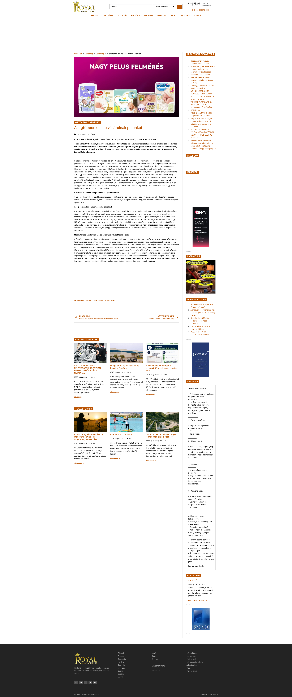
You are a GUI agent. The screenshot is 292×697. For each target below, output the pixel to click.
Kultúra (135, 15)
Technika (148, 15)
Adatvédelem (191, 665)
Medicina (162, 15)
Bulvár (197, 15)
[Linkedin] (197, 10)
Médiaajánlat (191, 653)
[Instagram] (200, 10)
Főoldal (95, 15)
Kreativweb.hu (213, 694)
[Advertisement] (146, 35)
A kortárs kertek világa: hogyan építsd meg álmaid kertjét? (161, 435)
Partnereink (191, 659)
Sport (174, 15)
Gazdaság (122, 15)
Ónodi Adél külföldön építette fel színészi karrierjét (199, 321)
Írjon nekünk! (191, 671)
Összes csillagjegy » (197, 600)
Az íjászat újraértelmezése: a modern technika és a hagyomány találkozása (88, 436)
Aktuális (108, 15)
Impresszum (191, 656)
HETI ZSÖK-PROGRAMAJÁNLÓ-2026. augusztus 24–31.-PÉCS (201, 113)
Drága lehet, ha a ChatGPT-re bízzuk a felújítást (124, 366)
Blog (188, 668)
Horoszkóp (193, 580)
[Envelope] (207, 10)
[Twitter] (203, 10)
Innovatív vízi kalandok (121, 434)
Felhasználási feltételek (195, 662)
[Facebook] (193, 10)
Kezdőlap (78, 54)
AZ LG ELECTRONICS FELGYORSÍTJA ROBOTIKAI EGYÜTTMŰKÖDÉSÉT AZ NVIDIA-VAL (87, 369)
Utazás (154, 656)
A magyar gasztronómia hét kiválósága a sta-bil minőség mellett (202, 312)
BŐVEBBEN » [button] (78, 397)
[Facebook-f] (76, 682)
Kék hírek (155, 659)
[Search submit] (179, 7)
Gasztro (185, 15)
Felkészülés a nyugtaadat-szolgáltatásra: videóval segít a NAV (161, 368)
